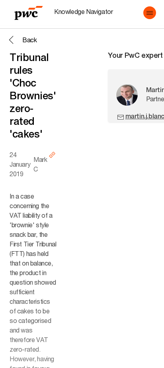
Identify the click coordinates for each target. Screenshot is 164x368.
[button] (149, 12)
